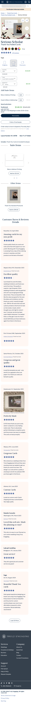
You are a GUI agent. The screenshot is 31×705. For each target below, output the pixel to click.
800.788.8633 (7, 686)
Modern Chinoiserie (8, 336)
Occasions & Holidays (7, 650)
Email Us (18, 686)
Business (3, 652)
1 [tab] (14, 178)
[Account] (25, 2)
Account (3, 666)
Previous (4, 28)
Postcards (23, 65)
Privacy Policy (5, 698)
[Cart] (29, 2)
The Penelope (7, 412)
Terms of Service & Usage (8, 695)
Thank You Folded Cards (8, 15)
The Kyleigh (6, 581)
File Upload (4, 668)
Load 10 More (15, 620)
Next (27, 28)
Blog (17, 652)
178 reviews (15, 53)
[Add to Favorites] (23, 20)
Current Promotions (22, 658)
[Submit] (28, 6)
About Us (19, 647)
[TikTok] (2, 683)
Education (4, 655)
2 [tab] (17, 178)
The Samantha (7, 450)
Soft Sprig (6, 518)
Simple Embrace (7, 271)
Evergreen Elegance (8, 356)
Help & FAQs (5, 671)
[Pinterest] (9, 683)
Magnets (4, 65)
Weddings (4, 647)
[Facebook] (7, 683)
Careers (18, 655)
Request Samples (6, 674)
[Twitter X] (4, 683)
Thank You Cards (12, 13)
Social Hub (19, 650)
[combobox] (15, 6)
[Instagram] (12, 683)
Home (2, 13)
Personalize (15, 115)
